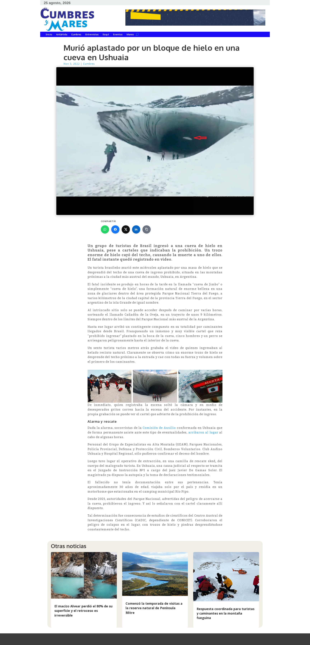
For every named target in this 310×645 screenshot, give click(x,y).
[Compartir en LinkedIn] (136, 229)
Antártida (61, 34)
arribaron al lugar (203, 432)
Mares (130, 34)
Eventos (118, 34)
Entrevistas (92, 34)
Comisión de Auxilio (159, 428)
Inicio (49, 34)
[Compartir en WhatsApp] (105, 229)
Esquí (106, 34)
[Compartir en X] (126, 229)
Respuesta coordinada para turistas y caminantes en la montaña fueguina (225, 613)
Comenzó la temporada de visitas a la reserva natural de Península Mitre (154, 608)
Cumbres (76, 34)
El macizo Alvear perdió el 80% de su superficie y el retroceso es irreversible (83, 610)
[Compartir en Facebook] (115, 229)
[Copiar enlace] (146, 229)
